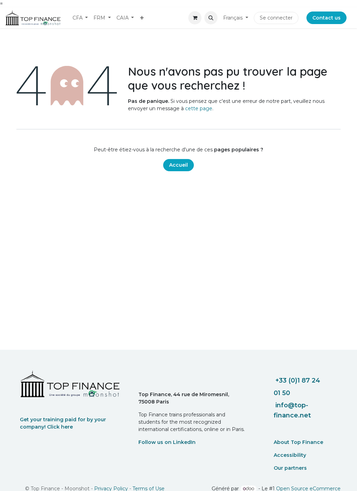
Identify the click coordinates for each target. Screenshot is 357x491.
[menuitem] (80, 18)
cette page (198, 108)
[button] (211, 17)
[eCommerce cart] (195, 17)
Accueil (178, 165)
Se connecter (276, 18)
